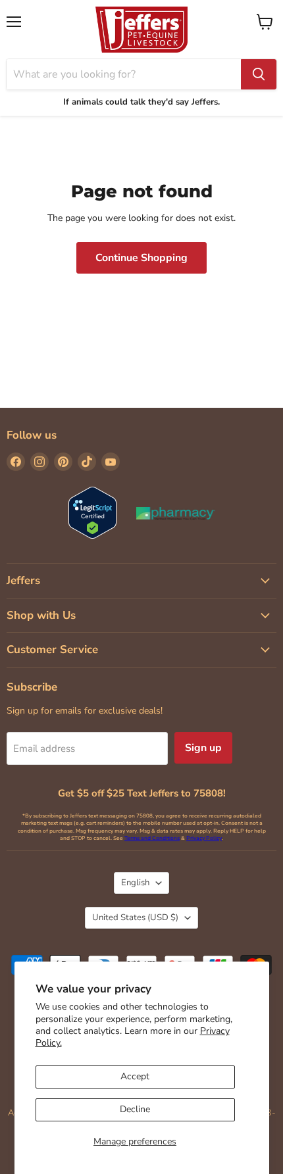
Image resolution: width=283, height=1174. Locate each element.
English (135, 883)
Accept (134, 1076)
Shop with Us (41, 615)
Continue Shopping (141, 258)
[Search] (258, 74)
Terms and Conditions (152, 838)
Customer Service (52, 649)
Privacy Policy (204, 838)
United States (135, 917)
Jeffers (23, 580)
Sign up (203, 748)
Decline (135, 1109)
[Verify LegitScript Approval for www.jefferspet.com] (92, 514)
